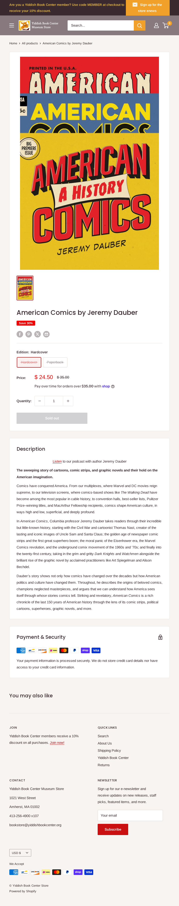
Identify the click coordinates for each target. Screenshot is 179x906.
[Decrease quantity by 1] (40, 401)
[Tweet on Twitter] (37, 334)
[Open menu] (11, 25)
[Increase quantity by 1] (68, 401)
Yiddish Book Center (113, 758)
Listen (57, 461)
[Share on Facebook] (20, 334)
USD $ (16, 853)
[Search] (139, 25)
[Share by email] (46, 334)
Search (103, 736)
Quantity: (24, 401)
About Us (105, 743)
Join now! (57, 742)
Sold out (52, 418)
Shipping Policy (109, 750)
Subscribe (113, 829)
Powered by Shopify (22, 891)
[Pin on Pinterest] (28, 334)
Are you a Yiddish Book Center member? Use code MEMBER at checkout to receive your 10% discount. (66, 8)
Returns (104, 765)
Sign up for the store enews (150, 8)
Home (13, 43)
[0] (166, 25)
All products (30, 43)
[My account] (156, 25)
